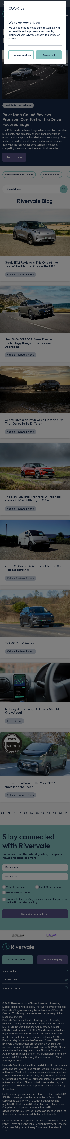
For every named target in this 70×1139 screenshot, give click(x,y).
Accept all (49, 54)
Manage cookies (21, 54)
